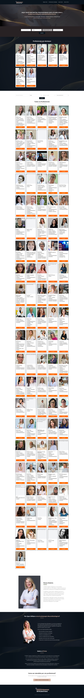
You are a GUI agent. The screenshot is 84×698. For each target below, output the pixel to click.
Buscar (42, 98)
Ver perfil (20, 65)
